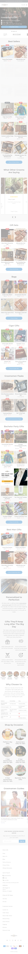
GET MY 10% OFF (7, 481)
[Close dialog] (26, 469)
